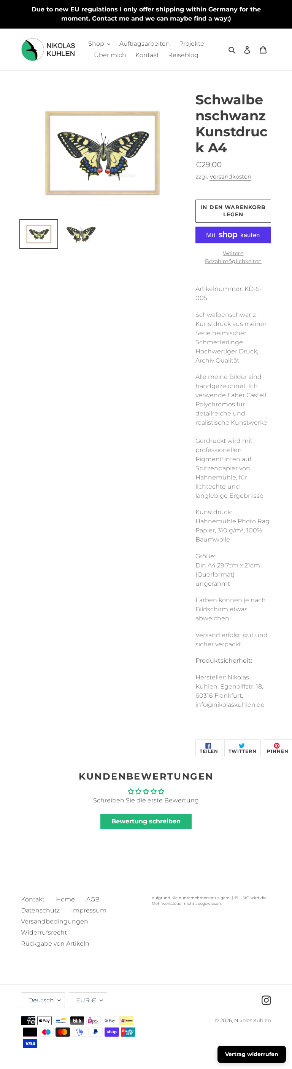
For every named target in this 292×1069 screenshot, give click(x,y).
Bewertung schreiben (146, 821)
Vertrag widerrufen (251, 1054)
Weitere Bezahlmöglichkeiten (233, 257)
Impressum (88, 910)
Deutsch (41, 1000)
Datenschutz (40, 910)
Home (65, 899)
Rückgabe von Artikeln (55, 943)
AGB (93, 899)
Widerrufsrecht (44, 932)
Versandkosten (230, 176)
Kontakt (32, 899)
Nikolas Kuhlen (252, 1020)
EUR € (86, 1000)
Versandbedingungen (54, 921)
